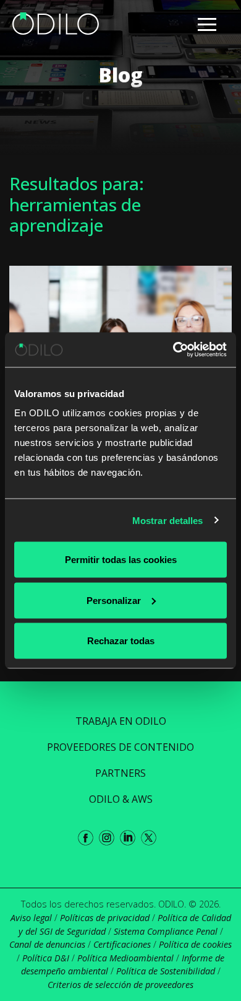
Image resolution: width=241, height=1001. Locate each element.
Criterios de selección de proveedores (120, 984)
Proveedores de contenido (120, 747)
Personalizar (114, 600)
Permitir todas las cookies (121, 559)
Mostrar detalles (167, 520)
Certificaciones (122, 944)
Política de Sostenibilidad (165, 971)
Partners (120, 773)
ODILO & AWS (121, 799)
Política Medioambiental (125, 958)
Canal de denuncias (47, 944)
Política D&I (45, 958)
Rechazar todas (120, 641)
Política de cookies (195, 944)
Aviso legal (31, 918)
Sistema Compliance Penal (166, 931)
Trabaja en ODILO (120, 721)
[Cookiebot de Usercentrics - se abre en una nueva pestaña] (173, 350)
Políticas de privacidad (105, 918)
